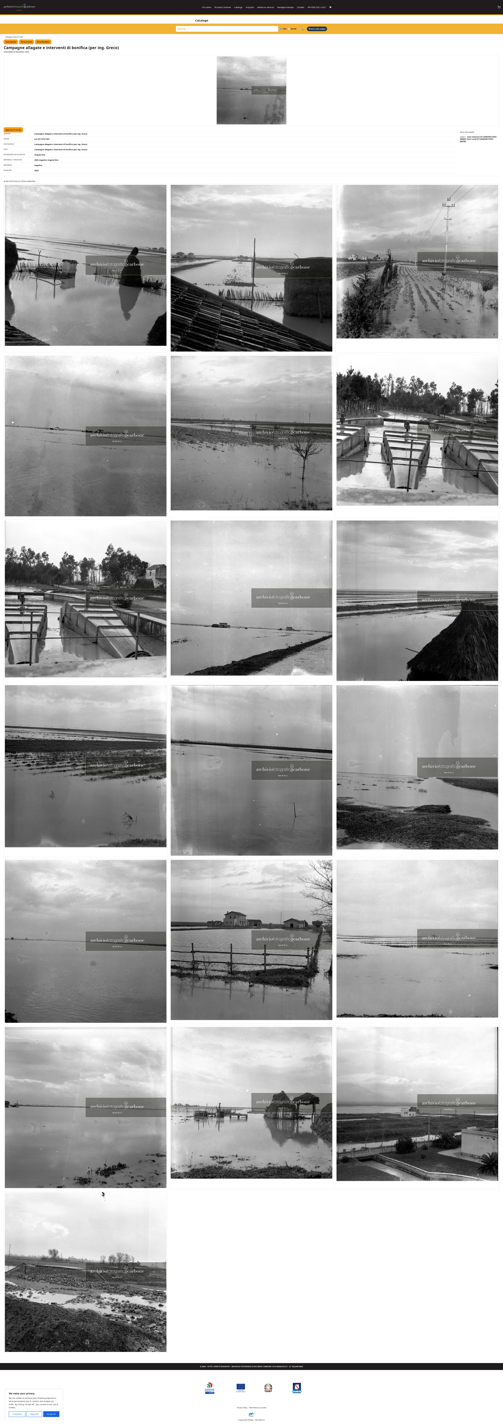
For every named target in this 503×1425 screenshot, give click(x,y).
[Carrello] (498, 7)
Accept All (51, 1414)
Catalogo (238, 7)
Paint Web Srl (260, 1420)
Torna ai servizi (26, 42)
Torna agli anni (10, 42)
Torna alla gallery (43, 42)
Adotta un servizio (265, 7)
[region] (34, 1404)
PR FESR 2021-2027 (317, 7)
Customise (17, 1414)
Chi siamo (206, 7)
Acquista (250, 7)
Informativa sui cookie (257, 1407)
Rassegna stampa (285, 7)
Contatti (300, 7)
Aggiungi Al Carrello (13, 130)
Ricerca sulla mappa (317, 29)
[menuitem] (330, 7)
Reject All (34, 1414)
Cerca (301, 29)
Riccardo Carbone (223, 7)
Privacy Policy (242, 1407)
